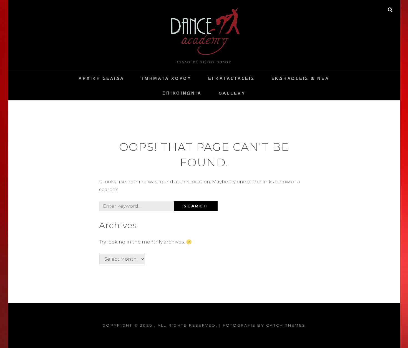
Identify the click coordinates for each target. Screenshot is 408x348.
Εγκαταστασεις (231, 78)
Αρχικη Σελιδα (101, 78)
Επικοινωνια (182, 93)
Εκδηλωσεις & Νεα (300, 78)
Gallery (232, 93)
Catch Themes (286, 325)
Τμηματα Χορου (166, 78)
